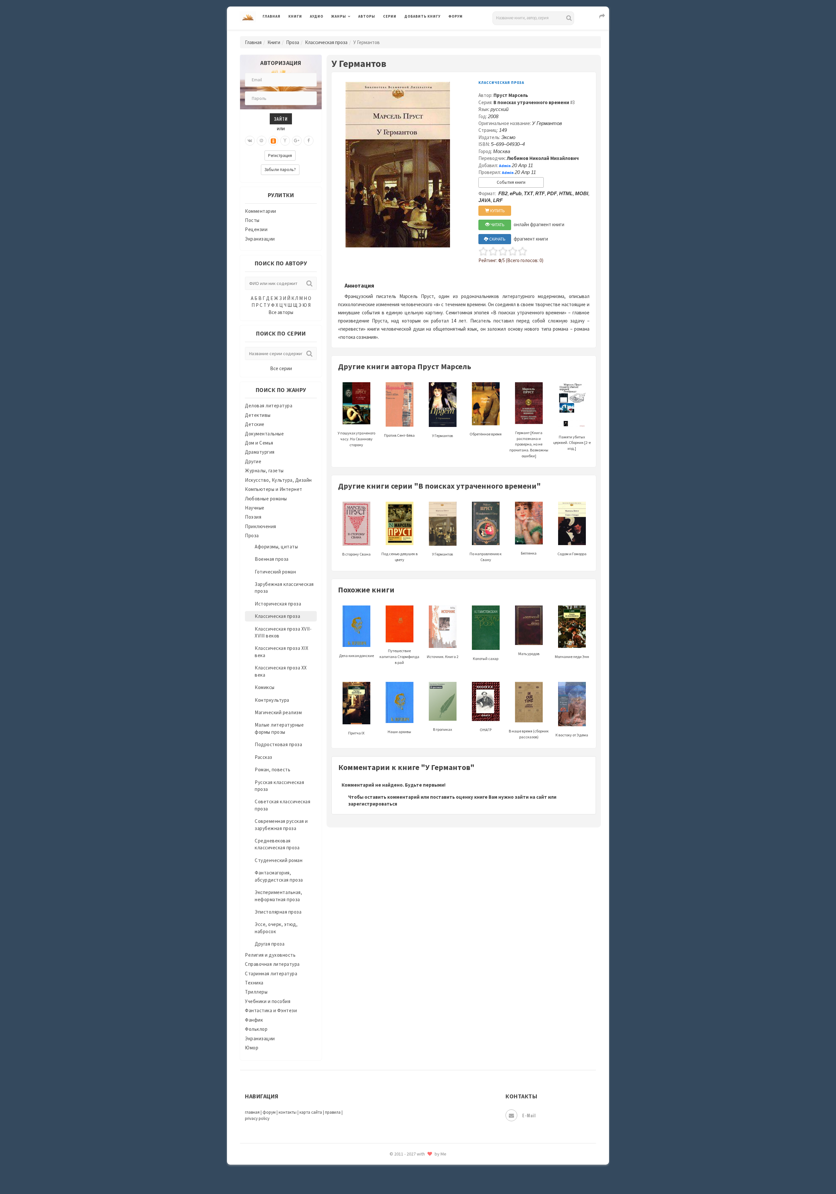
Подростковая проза (278, 744)
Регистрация (280, 155)
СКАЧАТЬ (497, 239)
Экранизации (260, 239)
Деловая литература (427, 33)
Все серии (281, 368)
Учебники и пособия (267, 1001)
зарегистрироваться (372, 804)
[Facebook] (309, 141)
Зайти (281, 118)
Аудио (316, 16)
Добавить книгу (422, 16)
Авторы (366, 16)
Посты (252, 220)
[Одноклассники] (273, 141)
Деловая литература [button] (354, 33)
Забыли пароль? (280, 169)
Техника (254, 983)
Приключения (260, 526)
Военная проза (272, 559)
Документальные (264, 434)
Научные (255, 508)
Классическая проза (326, 42)
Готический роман (275, 572)
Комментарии (260, 211)
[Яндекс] (285, 141)
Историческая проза (278, 604)
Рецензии (256, 229)
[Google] (297, 141)
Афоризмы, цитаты (276, 546)
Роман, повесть (272, 769)
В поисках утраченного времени (531, 102)
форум (269, 1112)
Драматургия (260, 452)
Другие (253, 461)
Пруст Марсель (510, 95)
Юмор (251, 1048)
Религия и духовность (270, 955)
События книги (511, 182)
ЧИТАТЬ (497, 225)
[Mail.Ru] (261, 141)
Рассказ (263, 757)
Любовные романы (266, 498)
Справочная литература (272, 964)
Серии (389, 16)
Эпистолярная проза (278, 912)
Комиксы (265, 687)
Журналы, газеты (264, 470)
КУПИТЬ (497, 210)
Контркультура (272, 700)
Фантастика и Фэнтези (271, 1010)
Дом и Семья (259, 443)
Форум (455, 16)
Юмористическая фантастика (439, 1172)
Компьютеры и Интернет (273, 489)
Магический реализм (278, 712)
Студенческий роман (278, 860)
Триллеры (256, 992)
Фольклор (256, 1029)
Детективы (258, 415)
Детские (255, 424)
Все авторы (280, 312)
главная (252, 1112)
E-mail (529, 1115)
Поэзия (253, 517)
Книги (295, 16)
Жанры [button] (338, 16)
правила (333, 1112)
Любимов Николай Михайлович (543, 158)
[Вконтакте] (250, 141)
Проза (292, 42)
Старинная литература (271, 973)
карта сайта (310, 1112)
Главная (272, 16)
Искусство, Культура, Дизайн (278, 480)
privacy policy (257, 1118)
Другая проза (269, 944)
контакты (288, 1112)
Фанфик (254, 1020)
